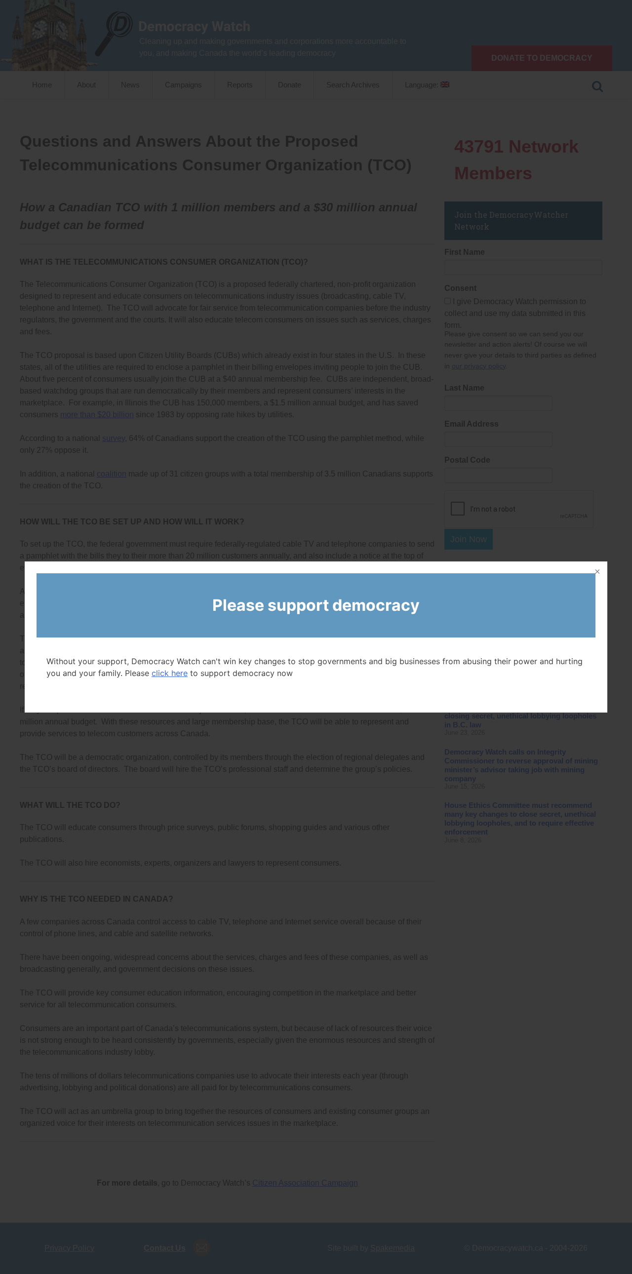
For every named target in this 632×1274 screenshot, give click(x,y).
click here (170, 673)
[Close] (596, 572)
